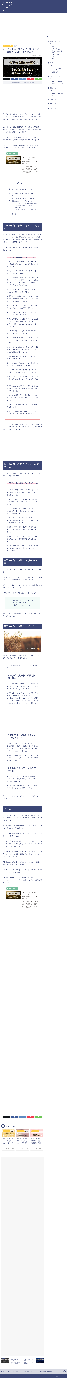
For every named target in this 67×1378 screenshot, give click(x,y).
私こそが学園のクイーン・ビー (57, 69)
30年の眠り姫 (56, 49)
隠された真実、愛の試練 (57, 51)
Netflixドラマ (53, 108)
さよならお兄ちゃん (57, 83)
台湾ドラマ (53, 103)
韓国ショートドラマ (55, 77)
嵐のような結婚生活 (57, 81)
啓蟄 (53, 47)
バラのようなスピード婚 (57, 55)
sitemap (53, 2)
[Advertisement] (22, 28)
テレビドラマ (53, 99)
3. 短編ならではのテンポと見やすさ (25, 209)
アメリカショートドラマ (55, 64)
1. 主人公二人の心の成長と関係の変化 (26, 203)
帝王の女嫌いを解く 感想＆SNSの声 (23, 198)
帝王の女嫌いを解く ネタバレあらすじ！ (23, 190)
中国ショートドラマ (7, 45)
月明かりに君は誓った (57, 94)
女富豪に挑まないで (57, 72)
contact (61, 2)
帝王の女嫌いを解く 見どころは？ (22, 201)
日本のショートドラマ (55, 89)
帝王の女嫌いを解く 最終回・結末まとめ (24, 194)
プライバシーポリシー (9, 1375)
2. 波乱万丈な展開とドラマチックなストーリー (25, 206)
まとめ (14, 214)
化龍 (53, 58)
